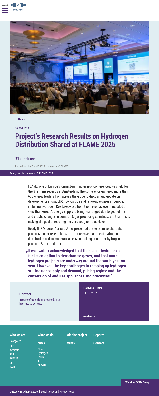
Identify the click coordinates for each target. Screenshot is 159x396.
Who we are (17, 334)
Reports (98, 334)
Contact (98, 343)
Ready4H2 (15, 341)
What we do (46, 334)
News (21, 119)
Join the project (76, 334)
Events (70, 343)
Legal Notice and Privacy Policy (57, 391)
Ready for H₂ (17, 173)
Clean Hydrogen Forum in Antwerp (43, 356)
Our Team (12, 364)
